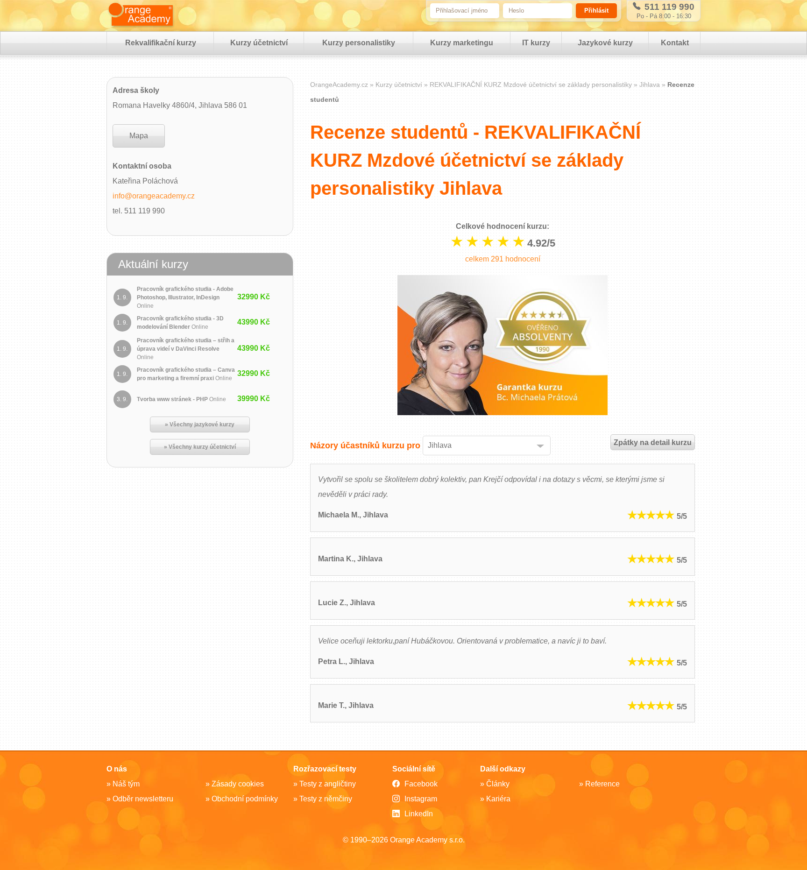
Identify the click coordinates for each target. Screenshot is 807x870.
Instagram (420, 799)
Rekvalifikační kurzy (160, 43)
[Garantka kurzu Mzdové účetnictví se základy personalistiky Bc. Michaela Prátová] (502, 347)
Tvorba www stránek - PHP (181, 399)
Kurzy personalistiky (358, 43)
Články (498, 784)
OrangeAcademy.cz (339, 84)
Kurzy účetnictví (259, 43)
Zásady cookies (238, 784)
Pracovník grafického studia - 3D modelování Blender (180, 322)
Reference (602, 784)
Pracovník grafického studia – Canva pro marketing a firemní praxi (186, 374)
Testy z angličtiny (327, 784)
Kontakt (675, 43)
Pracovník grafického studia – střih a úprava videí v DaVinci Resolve (185, 349)
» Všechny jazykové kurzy (199, 424)
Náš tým (126, 784)
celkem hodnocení (502, 259)
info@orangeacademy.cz (154, 196)
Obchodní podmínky (245, 799)
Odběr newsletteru (143, 799)
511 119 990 (668, 7)
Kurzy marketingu (461, 43)
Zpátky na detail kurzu (653, 442)
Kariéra (498, 799)
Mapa (138, 136)
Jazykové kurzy (605, 43)
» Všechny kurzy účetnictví (200, 447)
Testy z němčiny (325, 799)
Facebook (421, 784)
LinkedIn (418, 814)
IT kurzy (536, 43)
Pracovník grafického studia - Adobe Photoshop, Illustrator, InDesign (185, 297)
